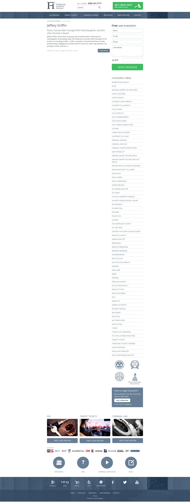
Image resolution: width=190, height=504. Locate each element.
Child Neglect (118, 113)
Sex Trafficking (118, 320)
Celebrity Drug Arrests (122, 101)
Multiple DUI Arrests (121, 262)
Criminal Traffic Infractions (124, 148)
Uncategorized (118, 347)
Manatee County (119, 235)
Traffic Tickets (70, 15)
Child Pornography (120, 117)
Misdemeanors (118, 255)
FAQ (83, 472)
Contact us (127, 404)
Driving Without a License (123, 170)
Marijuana (116, 243)
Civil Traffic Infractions (122, 125)
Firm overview (123, 15)
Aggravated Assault (120, 82)
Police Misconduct (120, 286)
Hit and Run (117, 228)
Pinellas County (119, 282)
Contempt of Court (120, 136)
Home (72, 493)
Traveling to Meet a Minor (123, 343)
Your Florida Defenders (54, 21)
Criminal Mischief (119, 144)
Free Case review (62, 440)
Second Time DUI (119, 309)
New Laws (116, 270)
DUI (49, 416)
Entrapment (117, 204)
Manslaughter (118, 239)
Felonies (115, 212)
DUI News (116, 193)
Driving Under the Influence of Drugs (125, 160)
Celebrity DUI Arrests (121, 105)
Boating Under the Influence (125, 90)
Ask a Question (122, 400)
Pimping (115, 278)
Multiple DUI (117, 258)
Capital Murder (118, 94)
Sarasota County (119, 305)
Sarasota (116, 301)
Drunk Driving (118, 185)
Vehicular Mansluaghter (123, 355)
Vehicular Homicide (120, 351)
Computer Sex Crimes (121, 132)
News (114, 274)
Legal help (81, 493)
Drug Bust (116, 173)
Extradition (117, 208)
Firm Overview (104, 493)
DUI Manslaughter (120, 189)
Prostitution (118, 289)
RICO (113, 297)
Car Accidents (118, 98)
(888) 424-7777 (94, 3)
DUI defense (54, 15)
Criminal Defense (91, 15)
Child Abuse (117, 109)
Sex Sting (116, 316)
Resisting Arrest (119, 293)
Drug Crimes (117, 177)
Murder (115, 266)
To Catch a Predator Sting (123, 336)
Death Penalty (118, 152)
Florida (115, 220)
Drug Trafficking (119, 181)
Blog (114, 86)
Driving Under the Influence (124, 156)
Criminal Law (119, 416)
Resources (108, 15)
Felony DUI (116, 216)
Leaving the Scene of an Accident (126, 231)
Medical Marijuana (120, 247)
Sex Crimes (116, 313)
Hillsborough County (121, 224)
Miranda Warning (119, 251)
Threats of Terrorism (121, 332)
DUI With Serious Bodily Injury (125, 200)
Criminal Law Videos (107, 472)
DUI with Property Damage (123, 197)
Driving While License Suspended (126, 166)
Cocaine (115, 129)
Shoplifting (117, 324)
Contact (137, 15)
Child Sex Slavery (119, 121)
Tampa (114, 328)
